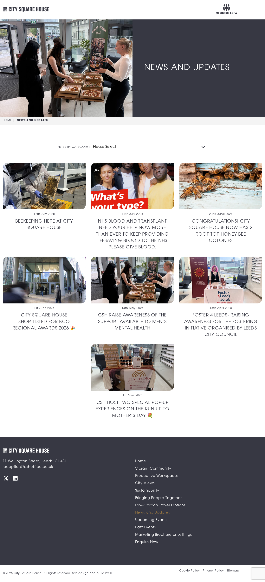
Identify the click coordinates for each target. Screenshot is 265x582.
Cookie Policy (189, 570)
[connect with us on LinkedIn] (15, 478)
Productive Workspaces (157, 476)
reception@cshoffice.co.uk (28, 467)
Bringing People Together (158, 498)
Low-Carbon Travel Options (160, 505)
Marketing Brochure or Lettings (163, 535)
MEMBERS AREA (226, 13)
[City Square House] (26, 9)
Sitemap (233, 570)
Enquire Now (146, 542)
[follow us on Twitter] (6, 478)
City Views (145, 483)
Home (7, 120)
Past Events (145, 527)
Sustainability (147, 491)
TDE (112, 573)
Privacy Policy (213, 570)
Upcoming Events (151, 520)
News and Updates (152, 513)
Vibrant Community (153, 469)
